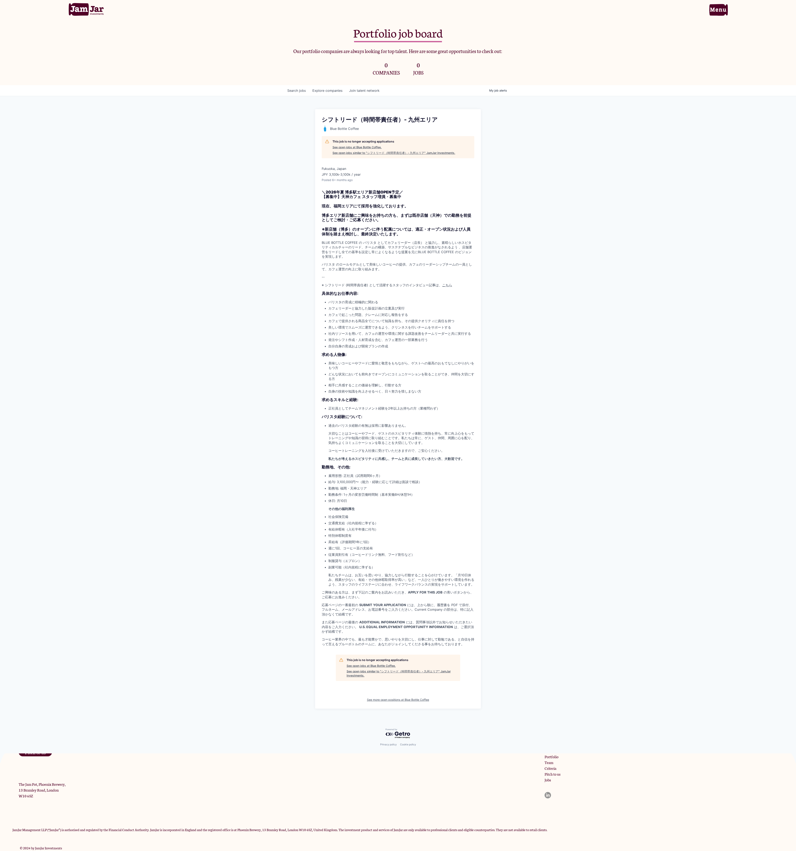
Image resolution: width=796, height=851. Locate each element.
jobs (296, 90)
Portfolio (551, 756)
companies (327, 90)
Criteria (550, 768)
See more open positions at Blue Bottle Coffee (398, 699)
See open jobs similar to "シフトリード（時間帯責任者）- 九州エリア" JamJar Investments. (393, 153)
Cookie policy (408, 744)
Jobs (548, 779)
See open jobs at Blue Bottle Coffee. (357, 147)
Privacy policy (388, 744)
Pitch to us (553, 774)
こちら (447, 285)
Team (549, 762)
